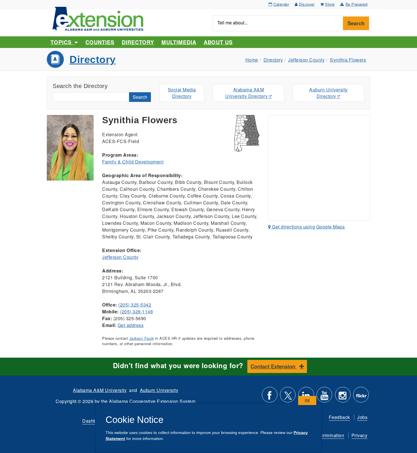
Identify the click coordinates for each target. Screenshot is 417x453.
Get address (131, 325)
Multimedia (178, 42)
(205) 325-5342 (134, 304)
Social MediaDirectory (182, 92)
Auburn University (159, 390)
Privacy (359, 435)
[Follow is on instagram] (343, 397)
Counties (99, 42)
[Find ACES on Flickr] (361, 397)
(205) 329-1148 (136, 311)
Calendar (281, 4)
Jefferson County (306, 59)
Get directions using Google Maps (308, 226)
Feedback (339, 417)
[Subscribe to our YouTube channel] (324, 397)
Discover (307, 4)
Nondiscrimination (324, 435)
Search (356, 23)
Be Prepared (357, 4)
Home (251, 59)
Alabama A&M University (100, 390)
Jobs (362, 417)
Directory (138, 42)
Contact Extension (273, 366)
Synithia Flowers (348, 59)
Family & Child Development (132, 161)
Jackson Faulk (141, 338)
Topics (62, 42)
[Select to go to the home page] (97, 18)
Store (330, 4)
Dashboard (94, 421)
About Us (218, 42)
